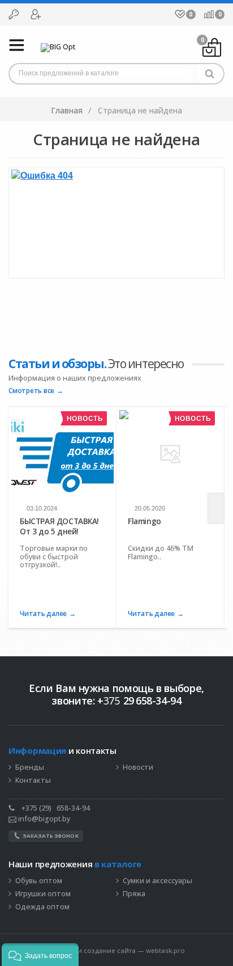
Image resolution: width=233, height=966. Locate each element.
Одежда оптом (42, 907)
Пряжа (134, 893)
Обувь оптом (38, 880)
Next (216, 508)
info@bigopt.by (43, 819)
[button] (40, 954)
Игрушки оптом (43, 893)
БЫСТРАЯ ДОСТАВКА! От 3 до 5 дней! (59, 526)
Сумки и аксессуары (157, 880)
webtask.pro (165, 950)
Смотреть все (31, 391)
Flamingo (144, 521)
